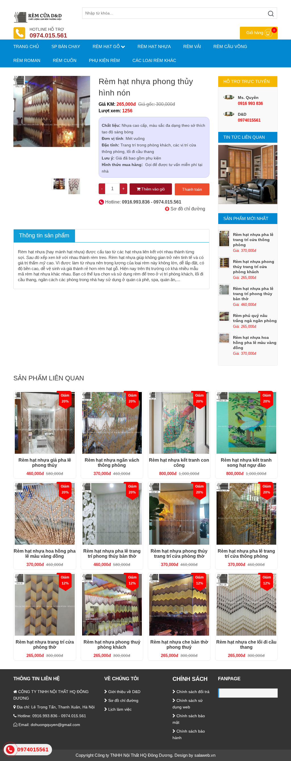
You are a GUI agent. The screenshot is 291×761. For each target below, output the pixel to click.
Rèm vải (192, 46)
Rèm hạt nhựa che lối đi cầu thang (246, 645)
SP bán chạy (65, 46)
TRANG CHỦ (26, 46)
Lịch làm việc (119, 709)
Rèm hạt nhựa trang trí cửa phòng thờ (45, 645)
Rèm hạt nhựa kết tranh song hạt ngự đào (246, 463)
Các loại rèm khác (154, 60)
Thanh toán (192, 189)
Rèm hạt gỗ (106, 46)
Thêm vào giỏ (152, 189)
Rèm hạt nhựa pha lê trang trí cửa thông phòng (253, 239)
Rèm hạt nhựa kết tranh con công (179, 463)
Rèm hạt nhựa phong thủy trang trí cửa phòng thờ (179, 554)
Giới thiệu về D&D (123, 691)
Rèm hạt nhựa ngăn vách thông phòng (112, 463)
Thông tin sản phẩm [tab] (44, 235)
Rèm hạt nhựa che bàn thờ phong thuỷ (179, 645)
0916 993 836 (250, 103)
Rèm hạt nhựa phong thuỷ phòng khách (112, 645)
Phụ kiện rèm (104, 60)
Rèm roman (26, 60)
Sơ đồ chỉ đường (187, 208)
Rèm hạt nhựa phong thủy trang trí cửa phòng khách (253, 266)
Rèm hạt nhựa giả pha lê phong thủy (44, 463)
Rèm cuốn (64, 60)
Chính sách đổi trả (192, 691)
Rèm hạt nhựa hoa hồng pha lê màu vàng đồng (255, 342)
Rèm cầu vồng (230, 46)
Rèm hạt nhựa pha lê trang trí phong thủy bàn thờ (253, 293)
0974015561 (249, 120)
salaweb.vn (204, 755)
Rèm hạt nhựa (154, 46)
